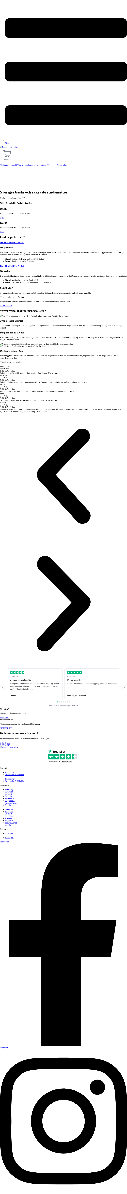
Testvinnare (9, 798)
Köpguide (9, 792)
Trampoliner (10, 772)
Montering (9, 789)
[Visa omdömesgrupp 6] (67, 701)
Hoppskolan (10, 801)
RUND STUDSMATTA (12, 266)
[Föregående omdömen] (2, 687)
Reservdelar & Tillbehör (14, 775)
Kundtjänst (9, 833)
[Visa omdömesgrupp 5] (65, 701)
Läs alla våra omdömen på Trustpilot (63, 705)
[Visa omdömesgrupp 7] (69, 701)
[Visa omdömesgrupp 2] (59, 701)
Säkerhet (8, 794)
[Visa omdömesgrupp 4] (63, 701)
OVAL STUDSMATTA (12, 242)
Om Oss (8, 805)
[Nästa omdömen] (124, 687)
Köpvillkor (9, 796)
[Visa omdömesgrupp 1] (57, 701)
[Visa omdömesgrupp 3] (61, 701)
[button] (63, 476)
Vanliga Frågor (11, 803)
